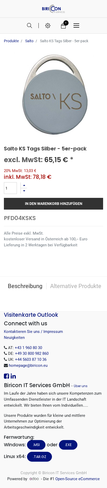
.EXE (68, 444)
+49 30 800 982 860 (32, 353)
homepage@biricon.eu (28, 365)
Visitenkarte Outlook (31, 315)
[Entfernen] (24, 191)
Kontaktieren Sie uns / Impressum (33, 331)
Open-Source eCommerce (77, 479)
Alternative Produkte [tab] (75, 286)
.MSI (36, 444)
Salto (29, 41)
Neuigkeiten (14, 337)
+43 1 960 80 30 (28, 347)
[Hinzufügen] (24, 185)
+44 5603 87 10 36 (30, 359)
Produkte (11, 41)
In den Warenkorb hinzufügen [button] (53, 204)
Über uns (81, 386)
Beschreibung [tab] (25, 286)
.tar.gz (39, 456)
